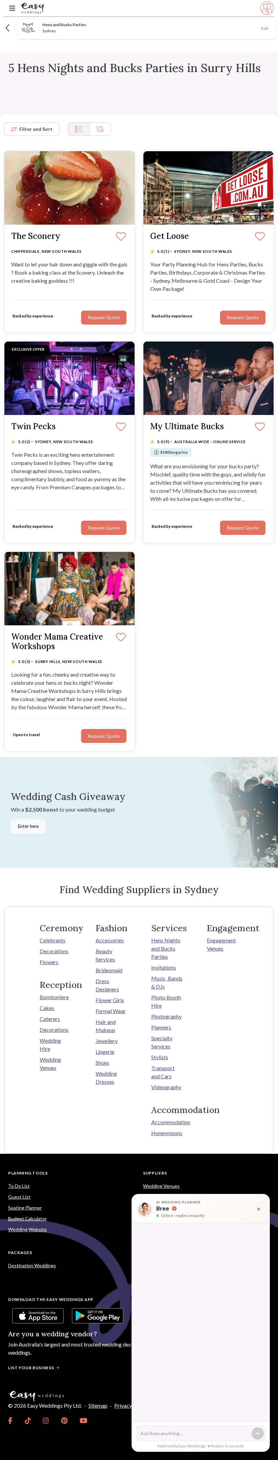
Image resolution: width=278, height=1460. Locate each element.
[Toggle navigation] (12, 8)
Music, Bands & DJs (166, 982)
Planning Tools (28, 1173)
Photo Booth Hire (166, 1001)
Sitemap (97, 1405)
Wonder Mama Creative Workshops (57, 642)
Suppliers (155, 1173)
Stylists (159, 1057)
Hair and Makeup (106, 1026)
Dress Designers (107, 985)
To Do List (19, 1186)
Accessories (110, 940)
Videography (166, 1087)
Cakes (47, 1008)
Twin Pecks (33, 427)
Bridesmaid (109, 970)
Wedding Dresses (106, 1077)
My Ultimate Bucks (187, 427)
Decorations (54, 951)
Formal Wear (111, 1011)
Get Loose (169, 236)
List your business (31, 1367)
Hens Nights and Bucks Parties (165, 948)
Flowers (49, 962)
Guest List (19, 1197)
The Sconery (35, 236)
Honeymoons (166, 1133)
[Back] (8, 27)
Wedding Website (27, 1229)
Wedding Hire (50, 1044)
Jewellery (107, 1041)
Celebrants (52, 940)
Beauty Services (105, 955)
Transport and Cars (163, 1072)
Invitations (163, 967)
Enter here (28, 826)
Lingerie (105, 1051)
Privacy (123, 1405)
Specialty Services (162, 1042)
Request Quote (104, 528)
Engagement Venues (221, 944)
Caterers (50, 1018)
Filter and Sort (36, 129)
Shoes (102, 1062)
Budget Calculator (27, 1218)
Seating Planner (25, 1208)
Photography (166, 1016)
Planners (161, 1027)
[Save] (121, 427)
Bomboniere (54, 997)
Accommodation (166, 1122)
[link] (10, 1420)
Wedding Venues (50, 1063)
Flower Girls (110, 1000)
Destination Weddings (32, 1265)
